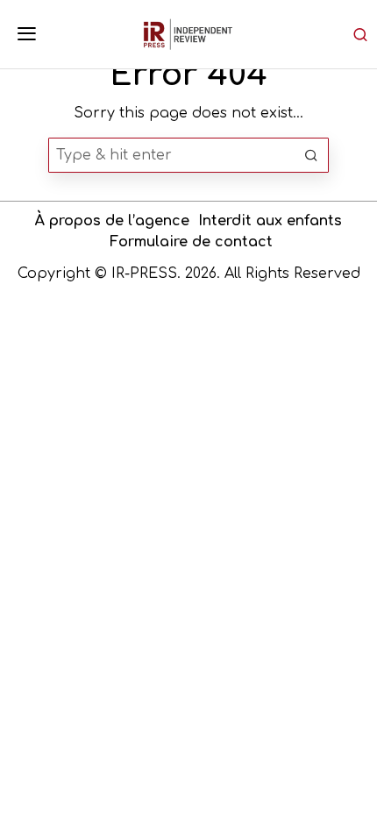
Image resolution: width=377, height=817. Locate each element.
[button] (311, 155)
